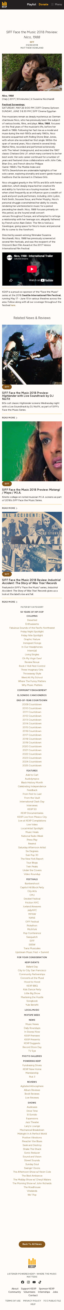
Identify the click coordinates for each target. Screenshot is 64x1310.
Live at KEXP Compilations (32, 820)
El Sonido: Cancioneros (32, 695)
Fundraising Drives (32, 1065)
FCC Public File (52, 1301)
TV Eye (32, 1050)
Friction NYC (32, 902)
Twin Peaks (32, 866)
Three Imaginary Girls (32, 669)
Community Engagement (32, 690)
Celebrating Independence (32, 786)
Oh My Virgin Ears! (32, 658)
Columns (31, 616)
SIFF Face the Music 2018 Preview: (31, 491)
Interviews (32, 805)
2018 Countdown (32, 738)
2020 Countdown (32, 746)
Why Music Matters (32, 685)
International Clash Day (32, 801)
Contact (33, 1295)
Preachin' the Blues (32, 1141)
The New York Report (32, 858)
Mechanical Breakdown (32, 1130)
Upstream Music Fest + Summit (32, 952)
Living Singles (32, 654)
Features (32, 770)
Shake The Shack (32, 1149)
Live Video (32, 824)
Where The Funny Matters (32, 681)
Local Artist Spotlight (32, 828)
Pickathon (32, 925)
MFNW (32, 914)
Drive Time (32, 1110)
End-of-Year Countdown (32, 700)
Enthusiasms (32, 624)
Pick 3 (32, 1076)
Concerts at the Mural (32, 978)
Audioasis (32, 1107)
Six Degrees (32, 851)
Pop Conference (32, 933)
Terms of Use (13, 1301)
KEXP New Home (32, 1069)
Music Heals (32, 832)
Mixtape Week (32, 1015)
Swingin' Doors (32, 1168)
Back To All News (32, 1244)
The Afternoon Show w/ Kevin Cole (32, 1171)
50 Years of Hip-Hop (32, 612)
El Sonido (32, 1114)
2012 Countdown (32, 715)
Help (33, 1304)
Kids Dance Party (32, 989)
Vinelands (32, 1190)
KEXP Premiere (32, 1035)
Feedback (32, 790)
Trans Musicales (32, 948)
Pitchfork (32, 929)
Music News (32, 1024)
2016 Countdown (32, 731)
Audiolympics (32, 778)
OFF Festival (32, 921)
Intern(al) (32, 650)
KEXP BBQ (32, 985)
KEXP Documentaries (32, 813)
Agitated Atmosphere (32, 1086)
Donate (43, 4)
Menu (58, 4)
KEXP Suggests (32, 1043)
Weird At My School (32, 677)
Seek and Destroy (32, 1145)
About (15, 1288)
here (13, 305)
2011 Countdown (32, 712)
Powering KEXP (32, 1061)
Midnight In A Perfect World (32, 1133)
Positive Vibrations (32, 1137)
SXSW (32, 944)
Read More (9, 417)
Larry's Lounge (32, 1126)
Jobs (55, 1291)
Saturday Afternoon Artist (32, 847)
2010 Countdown (32, 708)
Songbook (32, 1000)
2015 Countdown (32, 727)
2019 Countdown (32, 742)
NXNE (32, 917)
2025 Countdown (32, 765)
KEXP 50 (32, 809)
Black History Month (32, 782)
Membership (32, 1072)
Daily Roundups (32, 1028)
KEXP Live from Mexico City (32, 816)
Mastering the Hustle (32, 997)
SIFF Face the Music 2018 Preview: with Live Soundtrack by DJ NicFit (27, 396)
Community (14, 1291)
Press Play (32, 839)
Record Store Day (32, 1047)
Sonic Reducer (32, 1152)
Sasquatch (32, 937)
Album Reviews (32, 1090)
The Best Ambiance (32, 1175)
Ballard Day (32, 966)
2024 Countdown (32, 761)
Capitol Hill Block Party (32, 887)
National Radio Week (32, 836)
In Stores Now (32, 1031)
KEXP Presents (32, 1039)
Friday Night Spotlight (32, 631)
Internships (44, 1291)
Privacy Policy (32, 1301)
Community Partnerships (32, 974)
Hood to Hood (32, 981)
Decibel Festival (32, 898)
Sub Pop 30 (32, 855)
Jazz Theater (32, 1122)
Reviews (32, 1082)
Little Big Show (32, 993)
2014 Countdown (32, 723)
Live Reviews (32, 1097)
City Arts (32, 891)
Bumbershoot (32, 883)
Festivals (32, 879)
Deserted (32, 620)
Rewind (32, 843)
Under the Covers (32, 870)
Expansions (32, 1118)
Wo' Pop (32, 1194)
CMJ (32, 895)
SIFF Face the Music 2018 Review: (31, 581)
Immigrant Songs (32, 643)
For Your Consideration (32, 957)
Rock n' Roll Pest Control (32, 666)
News (32, 1020)
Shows (32, 1103)
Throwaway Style (32, 673)
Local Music (32, 1010)
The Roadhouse (32, 1187)
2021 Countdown (32, 750)
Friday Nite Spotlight (32, 635)
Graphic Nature (32, 639)
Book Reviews (32, 1093)
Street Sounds (32, 1160)
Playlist (31, 4)
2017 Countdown (32, 735)
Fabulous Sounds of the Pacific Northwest (32, 627)
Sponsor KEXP (46, 1288)
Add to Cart (32, 774)
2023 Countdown (32, 757)
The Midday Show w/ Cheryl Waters (32, 1179)
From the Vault (32, 797)
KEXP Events (32, 962)
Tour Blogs (32, 862)
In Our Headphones (32, 646)
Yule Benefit (32, 1004)
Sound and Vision (32, 1156)
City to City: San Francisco (32, 970)
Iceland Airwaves (32, 906)
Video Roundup (32, 874)
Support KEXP (28, 1288)
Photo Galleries (32, 1056)
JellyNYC (32, 910)
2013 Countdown (32, 719)
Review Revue (32, 662)
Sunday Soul (32, 1164)
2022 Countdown (32, 754)
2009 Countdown (32, 704)
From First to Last (32, 794)
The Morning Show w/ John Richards (32, 1183)
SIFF (32, 42)
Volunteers (29, 1291)
